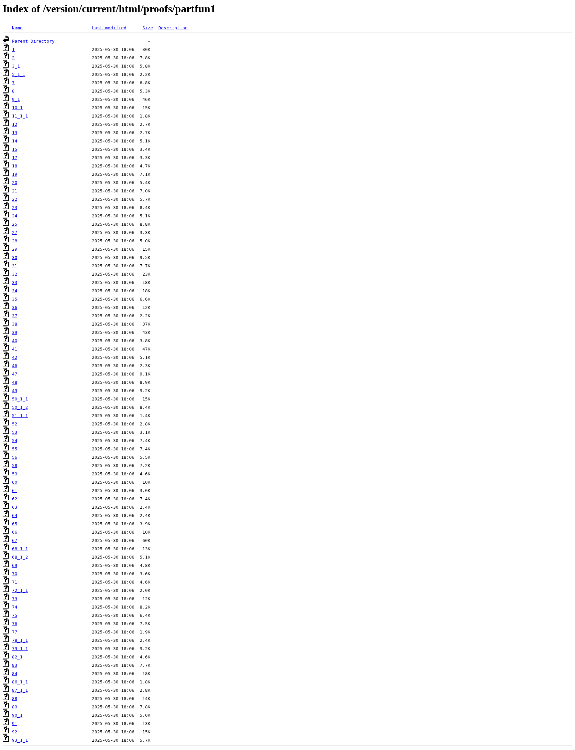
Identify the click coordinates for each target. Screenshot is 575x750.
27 (14, 232)
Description (173, 27)
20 (14, 182)
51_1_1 (20, 415)
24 (14, 215)
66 (14, 532)
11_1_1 (20, 116)
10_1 (17, 107)
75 (14, 615)
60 (14, 482)
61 (14, 490)
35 (14, 299)
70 (14, 573)
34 (14, 290)
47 (14, 374)
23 (14, 207)
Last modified (109, 27)
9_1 (16, 99)
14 (14, 140)
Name (17, 27)
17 (14, 157)
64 (14, 515)
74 (14, 607)
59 (14, 473)
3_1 (16, 66)
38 (14, 324)
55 (14, 448)
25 (14, 224)
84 (14, 673)
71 (14, 582)
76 (14, 623)
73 (14, 598)
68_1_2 (20, 557)
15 (14, 149)
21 (14, 190)
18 (14, 165)
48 (14, 382)
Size (147, 27)
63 (14, 507)
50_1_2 (20, 407)
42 (14, 357)
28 (14, 240)
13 (14, 132)
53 (14, 432)
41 (14, 349)
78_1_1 (20, 640)
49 (14, 390)
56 (14, 457)
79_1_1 (20, 648)
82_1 (17, 656)
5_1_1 (18, 74)
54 (14, 440)
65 (14, 523)
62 (14, 498)
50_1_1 (20, 398)
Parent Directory (33, 41)
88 (14, 698)
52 (14, 423)
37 (14, 315)
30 (14, 257)
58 (14, 465)
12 (14, 124)
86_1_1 (20, 681)
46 (14, 365)
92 (14, 731)
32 (14, 274)
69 (14, 565)
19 (14, 174)
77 (14, 631)
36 (14, 307)
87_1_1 (20, 690)
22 (14, 199)
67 (14, 540)
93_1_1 (20, 740)
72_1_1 (20, 590)
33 (14, 282)
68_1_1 (20, 548)
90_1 (17, 715)
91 (14, 723)
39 (14, 332)
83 (14, 665)
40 (14, 340)
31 (14, 265)
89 (14, 706)
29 (14, 249)
